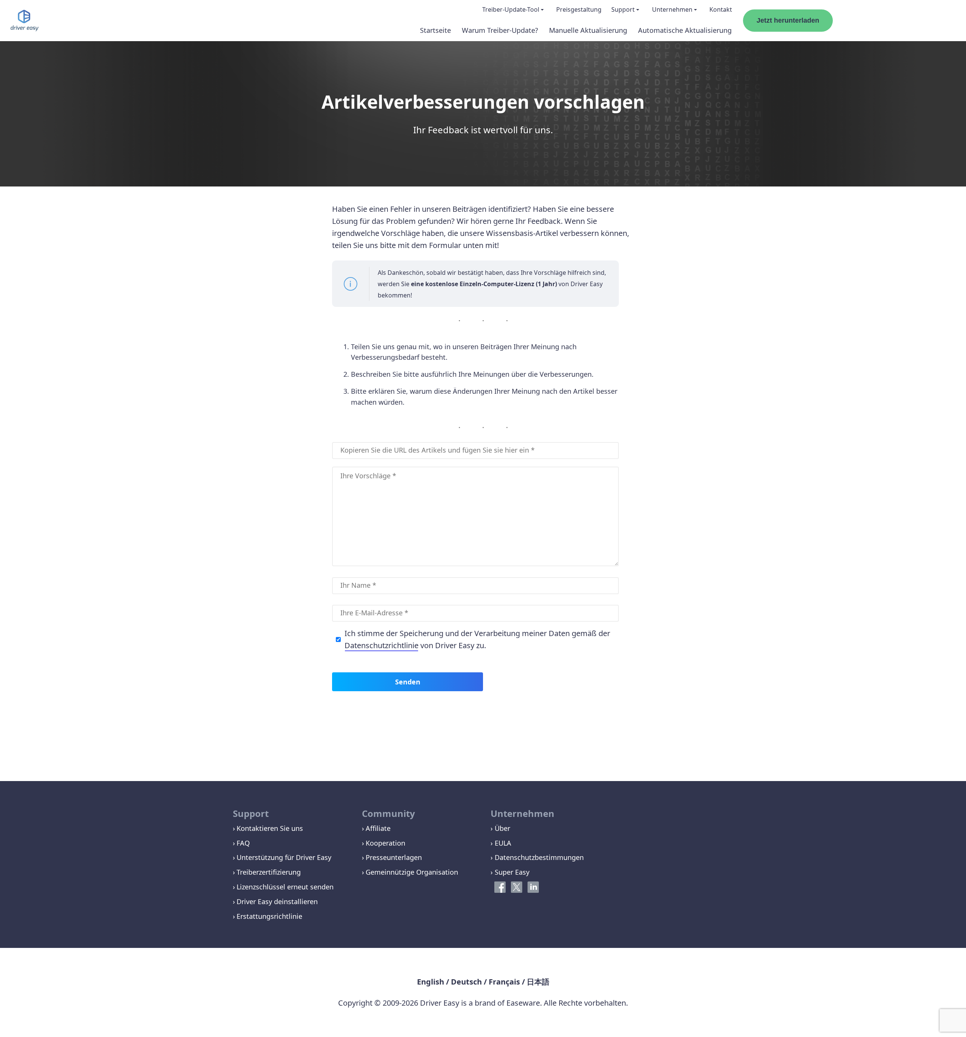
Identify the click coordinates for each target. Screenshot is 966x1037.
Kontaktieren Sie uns (270, 828)
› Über (500, 828)
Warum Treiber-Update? (500, 30)
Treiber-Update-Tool (510, 9)
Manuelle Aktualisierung (588, 30)
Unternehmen (672, 9)
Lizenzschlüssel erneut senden (285, 886)
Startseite (435, 30)
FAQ (243, 842)
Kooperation (385, 842)
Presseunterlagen (394, 857)
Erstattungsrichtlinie (269, 916)
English (430, 982)
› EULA (501, 842)
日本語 (538, 982)
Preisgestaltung (578, 9)
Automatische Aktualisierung (685, 30)
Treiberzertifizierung (269, 872)
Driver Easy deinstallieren (277, 901)
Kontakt (720, 9)
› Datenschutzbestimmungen (537, 857)
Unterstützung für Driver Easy (284, 857)
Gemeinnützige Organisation (412, 872)
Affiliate (378, 828)
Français (504, 982)
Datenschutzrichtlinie (381, 645)
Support (623, 9)
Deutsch (466, 982)
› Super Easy (510, 872)
